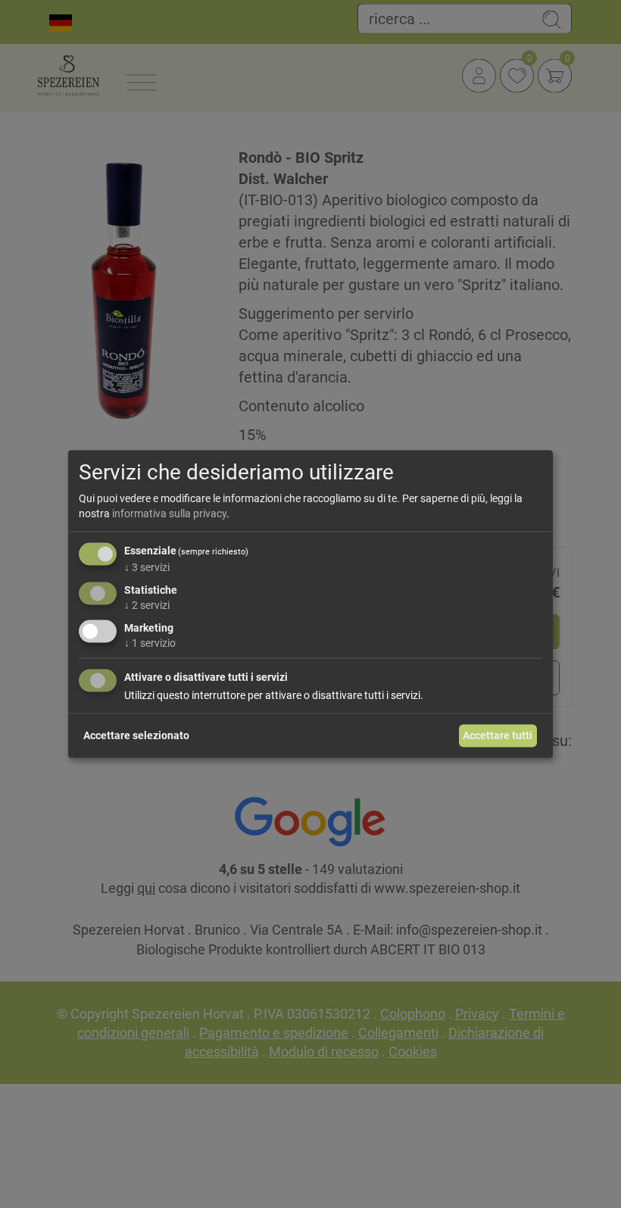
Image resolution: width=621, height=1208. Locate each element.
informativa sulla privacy (169, 513)
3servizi (147, 567)
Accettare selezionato (136, 735)
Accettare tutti (497, 735)
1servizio (150, 642)
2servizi (147, 605)
